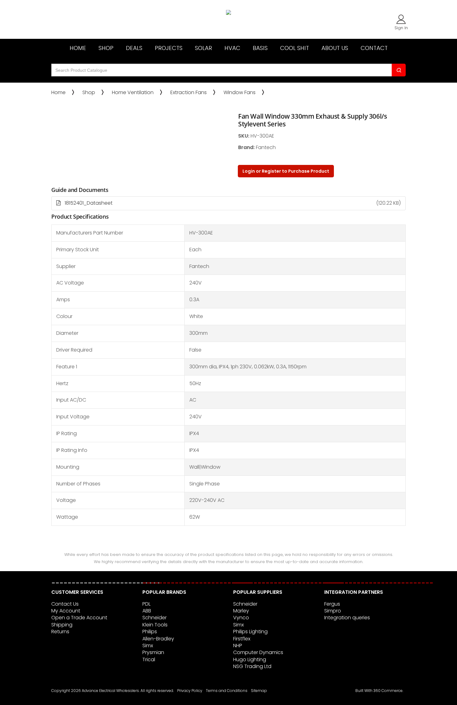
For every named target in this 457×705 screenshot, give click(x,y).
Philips (149, 631)
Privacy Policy (189, 690)
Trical (148, 659)
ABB (146, 610)
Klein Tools (155, 624)
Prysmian (153, 652)
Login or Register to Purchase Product (285, 171)
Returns (60, 631)
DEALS (134, 48)
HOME (78, 48)
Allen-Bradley (158, 638)
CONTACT (374, 48)
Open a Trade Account (79, 617)
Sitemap (259, 690)
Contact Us (65, 603)
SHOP (106, 48)
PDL (146, 603)
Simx (147, 645)
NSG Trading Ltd (252, 666)
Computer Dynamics (258, 652)
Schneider (154, 617)
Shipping (61, 624)
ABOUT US (334, 48)
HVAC (232, 48)
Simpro (332, 610)
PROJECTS (168, 48)
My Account (65, 610)
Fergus (332, 603)
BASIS (260, 48)
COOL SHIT (294, 48)
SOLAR (203, 48)
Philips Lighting (250, 631)
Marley (241, 610)
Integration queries (347, 617)
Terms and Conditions (226, 690)
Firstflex (241, 638)
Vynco (241, 617)
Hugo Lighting (249, 659)
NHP (237, 645)
